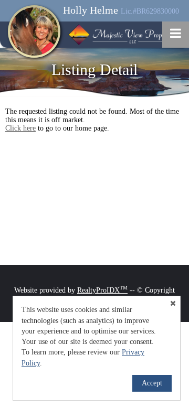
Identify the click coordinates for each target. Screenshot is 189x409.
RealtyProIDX (102, 290)
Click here (20, 128)
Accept (152, 383)
